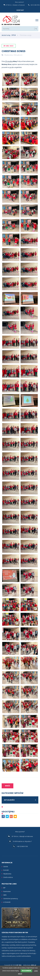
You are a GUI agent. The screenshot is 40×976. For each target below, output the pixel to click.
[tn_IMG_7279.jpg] (29, 283)
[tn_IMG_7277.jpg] (10, 283)
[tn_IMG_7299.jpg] (29, 385)
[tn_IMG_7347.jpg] (29, 662)
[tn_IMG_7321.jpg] (29, 531)
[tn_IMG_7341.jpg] (10, 648)
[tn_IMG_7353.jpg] (29, 692)
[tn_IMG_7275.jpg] (29, 269)
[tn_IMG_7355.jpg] (29, 706)
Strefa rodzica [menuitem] (8, 877)
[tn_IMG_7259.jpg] (29, 167)
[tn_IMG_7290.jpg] (29, 342)
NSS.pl (33, 965)
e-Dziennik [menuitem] (6, 902)
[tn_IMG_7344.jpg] (29, 648)
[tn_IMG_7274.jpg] (10, 269)
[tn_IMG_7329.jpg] (10, 590)
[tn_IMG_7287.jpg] (29, 327)
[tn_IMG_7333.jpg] (10, 619)
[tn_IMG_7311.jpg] (10, 473)
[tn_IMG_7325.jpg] (29, 560)
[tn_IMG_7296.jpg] (29, 371)
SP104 (13, 35)
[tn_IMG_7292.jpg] (10, 356)
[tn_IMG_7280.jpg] (10, 298)
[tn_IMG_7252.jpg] (10, 138)
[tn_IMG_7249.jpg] (29, 108)
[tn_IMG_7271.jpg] (10, 254)
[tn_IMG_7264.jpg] (10, 210)
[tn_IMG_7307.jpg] (29, 444)
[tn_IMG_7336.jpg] (29, 619)
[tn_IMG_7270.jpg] (29, 240)
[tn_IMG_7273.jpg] (29, 254)
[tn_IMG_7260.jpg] (10, 181)
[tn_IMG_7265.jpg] (29, 210)
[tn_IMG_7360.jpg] (10, 735)
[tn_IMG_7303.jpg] (29, 415)
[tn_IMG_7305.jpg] (29, 429)
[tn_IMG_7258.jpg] (10, 167)
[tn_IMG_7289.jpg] (10, 342)
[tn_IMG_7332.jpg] (29, 604)
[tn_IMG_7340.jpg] (29, 633)
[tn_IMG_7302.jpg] (10, 415)
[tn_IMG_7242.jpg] (10, 94)
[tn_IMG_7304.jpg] (10, 429)
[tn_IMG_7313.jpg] (10, 487)
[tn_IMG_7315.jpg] (10, 502)
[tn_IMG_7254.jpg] (29, 138)
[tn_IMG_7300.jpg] (10, 400)
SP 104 (18, 965)
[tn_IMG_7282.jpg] (29, 298)
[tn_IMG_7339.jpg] (10, 633)
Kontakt (20, 10)
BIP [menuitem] (4, 888)
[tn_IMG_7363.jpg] (29, 735)
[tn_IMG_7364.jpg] (10, 750)
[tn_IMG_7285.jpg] (10, 327)
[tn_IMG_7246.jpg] (10, 108)
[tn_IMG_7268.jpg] (10, 240)
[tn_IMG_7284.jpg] (29, 313)
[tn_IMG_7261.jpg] (29, 181)
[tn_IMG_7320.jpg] (10, 531)
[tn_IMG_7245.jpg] (29, 94)
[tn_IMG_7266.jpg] (10, 225)
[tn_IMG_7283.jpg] (10, 313)
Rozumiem (26, 970)
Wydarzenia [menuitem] (7, 873)
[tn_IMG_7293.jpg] (29, 356)
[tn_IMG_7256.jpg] (29, 152)
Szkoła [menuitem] (5, 866)
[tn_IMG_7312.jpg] (29, 473)
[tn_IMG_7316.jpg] (29, 502)
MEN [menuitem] (4, 895)
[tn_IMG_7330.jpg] (29, 590)
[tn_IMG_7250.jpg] (10, 123)
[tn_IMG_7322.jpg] (10, 546)
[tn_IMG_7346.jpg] (10, 662)
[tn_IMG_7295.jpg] (10, 371)
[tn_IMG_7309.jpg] (29, 458)
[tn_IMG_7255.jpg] (10, 152)
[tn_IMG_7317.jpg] (10, 517)
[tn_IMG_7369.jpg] (29, 765)
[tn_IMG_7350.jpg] (10, 677)
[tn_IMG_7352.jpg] (10, 692)
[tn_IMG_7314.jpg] (29, 487)
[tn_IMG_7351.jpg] (29, 677)
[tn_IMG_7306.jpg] (10, 444)
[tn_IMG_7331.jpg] (10, 604)
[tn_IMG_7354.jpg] (10, 706)
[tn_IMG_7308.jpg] (10, 458)
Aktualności (18, 55)
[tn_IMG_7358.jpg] (29, 721)
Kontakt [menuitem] (6, 870)
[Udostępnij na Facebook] (3, 816)
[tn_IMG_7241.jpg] (29, 79)
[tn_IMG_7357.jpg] (10, 721)
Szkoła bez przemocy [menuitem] (10, 898)
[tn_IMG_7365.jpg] (29, 750)
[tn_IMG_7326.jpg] (10, 575)
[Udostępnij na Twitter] (7, 816)
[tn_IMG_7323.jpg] (29, 546)
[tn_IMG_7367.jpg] (10, 765)
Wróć (7, 785)
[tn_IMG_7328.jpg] (29, 575)
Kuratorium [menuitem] (7, 891)
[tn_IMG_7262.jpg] (10, 196)
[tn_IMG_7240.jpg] (10, 79)
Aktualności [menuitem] (9, 800)
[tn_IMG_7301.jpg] (29, 400)
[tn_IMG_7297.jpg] (10, 385)
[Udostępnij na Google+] (11, 816)
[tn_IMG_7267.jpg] (29, 225)
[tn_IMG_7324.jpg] (10, 560)
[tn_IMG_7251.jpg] (29, 123)
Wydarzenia (8, 55)
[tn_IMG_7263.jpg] (29, 196)
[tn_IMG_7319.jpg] (29, 517)
